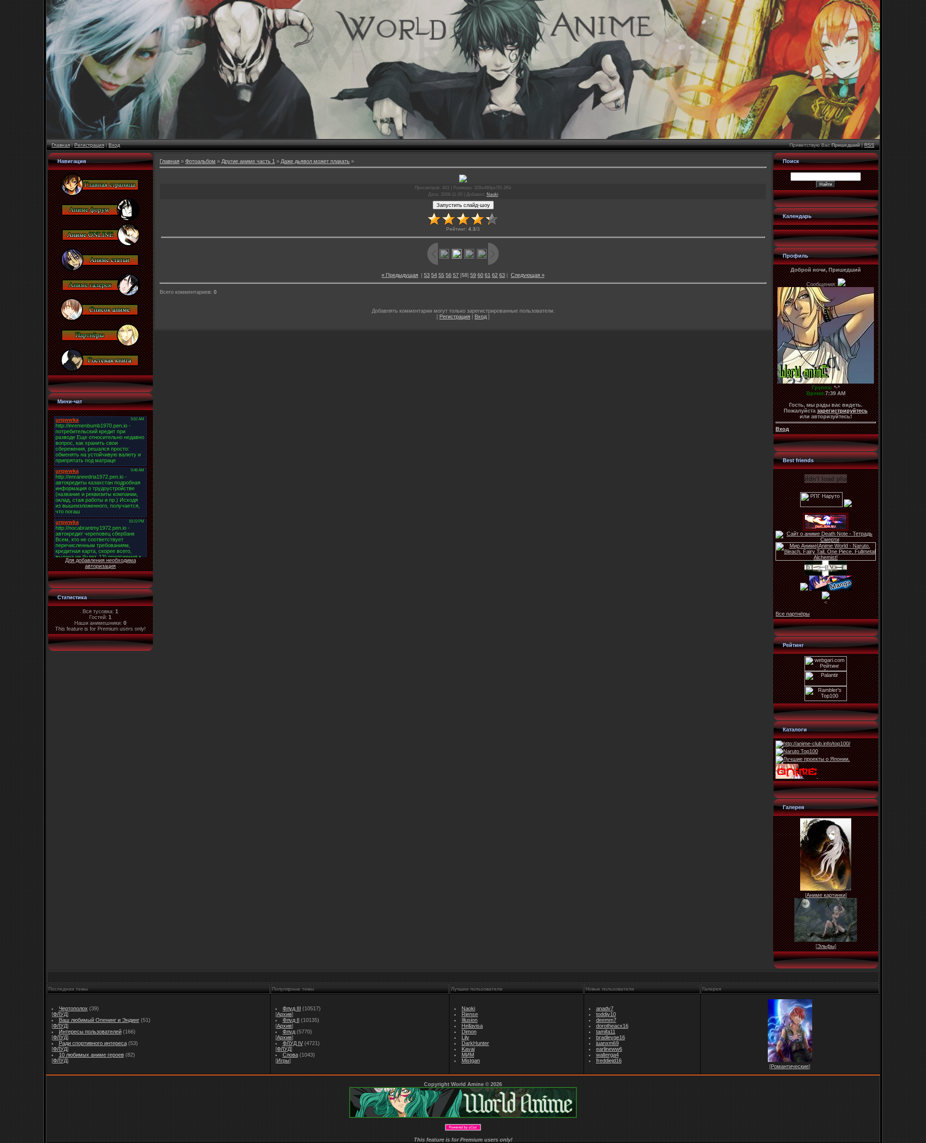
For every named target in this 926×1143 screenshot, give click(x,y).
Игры (283, 1060)
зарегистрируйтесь (842, 410)
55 (441, 275)
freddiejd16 (609, 1060)
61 (487, 275)
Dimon (469, 1031)
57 (456, 275)
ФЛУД (60, 1014)
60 (480, 275)
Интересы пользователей (90, 1031)
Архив (284, 1014)
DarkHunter (475, 1043)
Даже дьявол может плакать (315, 161)
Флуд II (291, 1020)
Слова (290, 1055)
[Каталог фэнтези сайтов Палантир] (825, 684)
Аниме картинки (825, 895)
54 (434, 275)
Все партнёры (793, 614)
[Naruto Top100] (797, 751)
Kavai (468, 1049)
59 (473, 275)
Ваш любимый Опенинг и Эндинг (99, 1020)
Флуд (289, 1031)
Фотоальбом (200, 161)
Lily (465, 1037)
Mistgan (471, 1060)
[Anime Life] (804, 589)
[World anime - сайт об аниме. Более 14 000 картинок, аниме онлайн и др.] (463, 1116)
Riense (470, 1014)
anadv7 (604, 1008)
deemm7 (606, 1020)
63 (502, 275)
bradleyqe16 (610, 1037)
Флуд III (292, 1008)
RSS (869, 145)
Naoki (492, 194)
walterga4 (607, 1055)
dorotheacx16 (612, 1026)
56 (448, 275)
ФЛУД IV (293, 1043)
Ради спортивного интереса (93, 1043)
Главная (61, 145)
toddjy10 (606, 1014)
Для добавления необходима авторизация (100, 563)
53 (427, 275)
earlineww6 (609, 1049)
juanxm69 (607, 1043)
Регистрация (89, 145)
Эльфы (826, 946)
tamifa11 (605, 1031)
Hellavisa (472, 1026)
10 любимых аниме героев (91, 1055)
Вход (114, 145)
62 (495, 275)
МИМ (468, 1055)
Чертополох (73, 1008)
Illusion (469, 1020)
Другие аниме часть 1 (248, 161)
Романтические (790, 1066)
